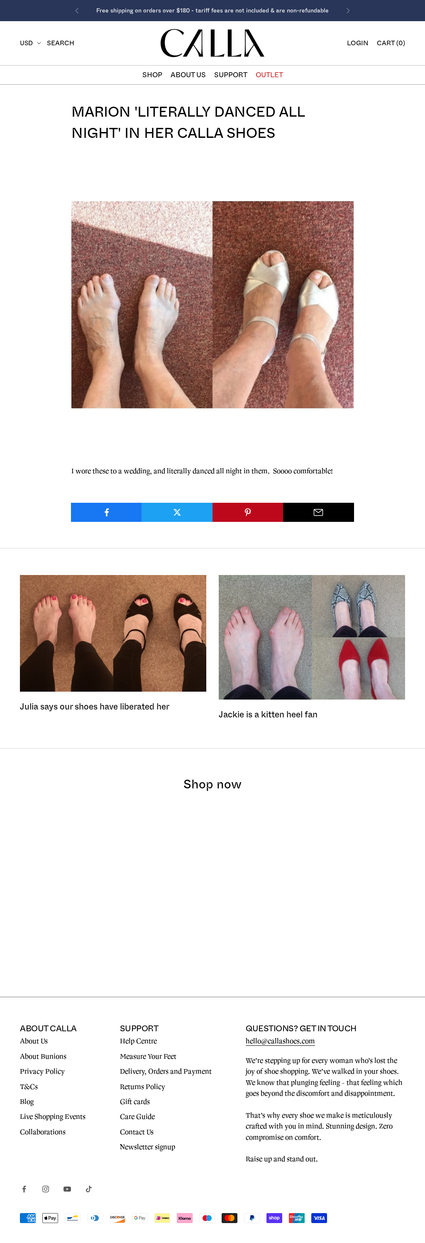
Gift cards (135, 1101)
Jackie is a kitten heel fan (268, 714)
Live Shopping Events (52, 1116)
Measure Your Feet (148, 1056)
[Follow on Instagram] (46, 1189)
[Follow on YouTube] (67, 1189)
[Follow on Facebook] (24, 1189)
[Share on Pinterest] (248, 512)
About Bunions (43, 1056)
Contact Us (137, 1132)
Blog (27, 1101)
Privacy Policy (42, 1071)
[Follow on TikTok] (89, 1189)
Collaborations (43, 1132)
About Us (34, 1041)
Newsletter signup (147, 1147)
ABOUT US (188, 75)
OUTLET (269, 75)
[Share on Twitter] (177, 512)
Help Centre (138, 1041)
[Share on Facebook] (106, 512)
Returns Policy (142, 1086)
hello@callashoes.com (280, 1041)
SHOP (152, 75)
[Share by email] (318, 512)
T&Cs (29, 1086)
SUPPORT (230, 75)
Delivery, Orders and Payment (166, 1071)
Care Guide (137, 1116)
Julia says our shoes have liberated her (94, 706)
